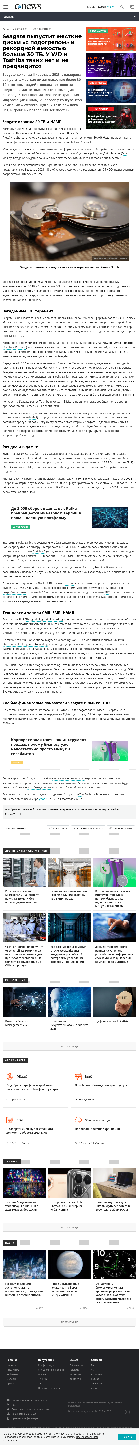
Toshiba (44, 401)
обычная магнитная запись (91, 640)
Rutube (95, 1378)
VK (92, 1369)
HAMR (98, 137)
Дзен (94, 1388)
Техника (43, 1378)
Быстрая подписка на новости (29, 1400)
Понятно (127, 1436)
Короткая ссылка (122, 828)
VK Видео (96, 1374)
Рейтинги (12, 1374)
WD (79, 794)
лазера (80, 674)
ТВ (39, 1383)
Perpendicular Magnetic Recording (25, 644)
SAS (39, 174)
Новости (11, 1365)
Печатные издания (49, 1388)
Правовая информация (25, 1418)
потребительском (14, 592)
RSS (14, 1404)
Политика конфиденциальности (30, 1409)
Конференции (46, 1365)
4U (80, 169)
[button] (122, 7)
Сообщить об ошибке (24, 1413)
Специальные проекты (51, 1369)
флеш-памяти (22, 597)
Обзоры (11, 1378)
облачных (55, 295)
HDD (110, 169)
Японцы (8, 478)
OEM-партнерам (66, 286)
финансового (28, 710)
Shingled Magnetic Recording (44, 619)
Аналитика (13, 1369)
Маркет (42, 1374)
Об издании (76, 1365)
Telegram (96, 1383)
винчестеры (28, 406)
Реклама (74, 1369)
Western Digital (55, 458)
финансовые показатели (68, 778)
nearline (69, 583)
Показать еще (69, 1046)
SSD (106, 592)
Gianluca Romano (14, 347)
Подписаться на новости (88, 828)
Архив (10, 1383)
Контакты (75, 1378)
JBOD (81, 165)
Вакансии (75, 1374)
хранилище (55, 165)
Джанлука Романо (119, 343)
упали (43, 799)
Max (93, 1365)
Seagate (22, 129)
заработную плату (39, 787)
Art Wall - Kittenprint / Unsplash (113, 259)
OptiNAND (39, 551)
